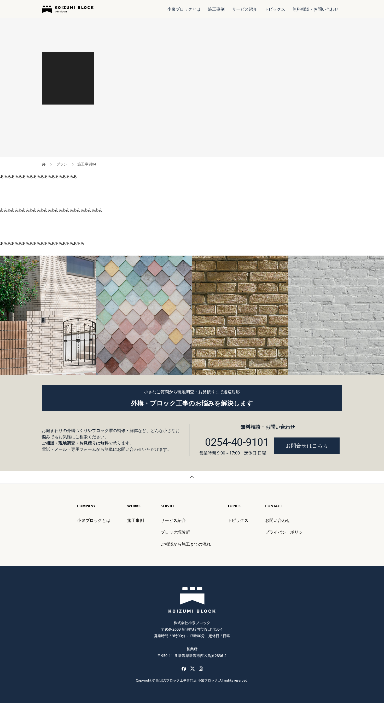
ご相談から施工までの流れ (186, 544)
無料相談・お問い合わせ (316, 9)
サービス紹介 (244, 9)
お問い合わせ (277, 520)
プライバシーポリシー (286, 532)
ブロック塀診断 (175, 532)
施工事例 (216, 9)
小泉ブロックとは (184, 9)
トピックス (274, 9)
